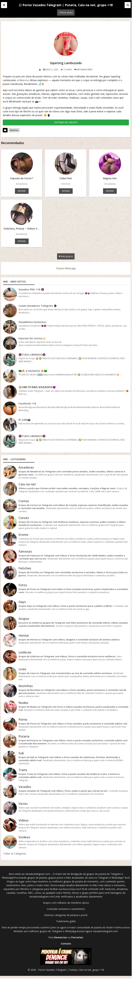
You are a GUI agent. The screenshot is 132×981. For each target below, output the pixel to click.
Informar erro (85, 69)
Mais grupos (66, 256)
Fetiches (14, 130)
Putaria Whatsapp (66, 268)
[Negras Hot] (110, 163)
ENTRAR (22, 191)
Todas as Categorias (14, 853)
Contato (66, 943)
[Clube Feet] (66, 163)
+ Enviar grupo (66, 12)
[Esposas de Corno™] (22, 163)
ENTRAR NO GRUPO (65, 122)
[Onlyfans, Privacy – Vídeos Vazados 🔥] (22, 214)
